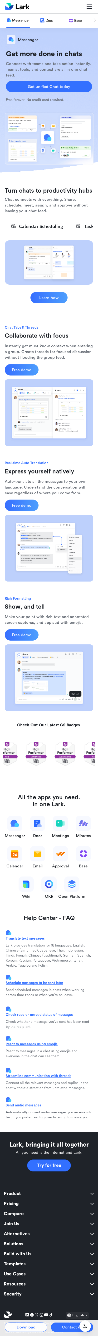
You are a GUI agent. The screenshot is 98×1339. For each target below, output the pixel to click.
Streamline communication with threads (38, 1076)
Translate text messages (25, 938)
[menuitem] (49, 1193)
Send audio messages (23, 1105)
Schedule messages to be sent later (34, 983)
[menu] (49, 1243)
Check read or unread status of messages (40, 1014)
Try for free (49, 1165)
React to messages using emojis (32, 1044)
